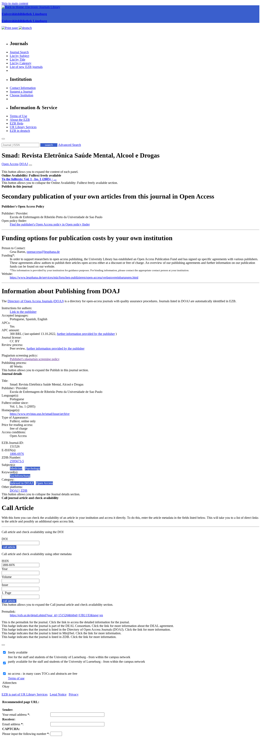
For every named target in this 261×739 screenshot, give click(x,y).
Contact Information (23, 88)
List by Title (17, 59)
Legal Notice (58, 694)
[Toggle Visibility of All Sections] (30, 165)
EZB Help (16, 123)
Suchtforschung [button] (20, 476)
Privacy (74, 694)
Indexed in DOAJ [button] (22, 483)
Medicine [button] (16, 468)
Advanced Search (69, 145)
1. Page (6, 593)
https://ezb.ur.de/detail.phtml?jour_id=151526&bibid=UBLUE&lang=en (56, 615)
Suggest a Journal (21, 91)
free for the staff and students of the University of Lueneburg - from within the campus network (69, 657)
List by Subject (19, 56)
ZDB (24, 490)
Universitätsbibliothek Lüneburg (24, 14)
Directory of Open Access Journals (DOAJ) (36, 301)
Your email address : (16, 714)
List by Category (20, 63)
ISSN (5, 561)
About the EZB (20, 119)
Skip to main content (15, 3)
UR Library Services (23, 127)
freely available (18, 652)
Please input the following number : (26, 734)
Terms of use (16, 678)
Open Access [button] (10, 164)
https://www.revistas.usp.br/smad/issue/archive (40, 414)
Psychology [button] (32, 468)
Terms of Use (18, 116)
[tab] (130, 175)
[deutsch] (25, 28)
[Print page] (10, 28)
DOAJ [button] (23, 164)
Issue (5, 585)
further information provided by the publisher (86, 334)
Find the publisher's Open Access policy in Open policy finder (50, 224)
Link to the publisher (23, 311)
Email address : (12, 724)
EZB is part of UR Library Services (25, 694)
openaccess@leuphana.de (43, 251)
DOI (5, 539)
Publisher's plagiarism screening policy (35, 359)
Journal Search (19, 52)
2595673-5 (17, 461)
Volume (7, 577)
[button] (31, 175)
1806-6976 (17, 454)
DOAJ (14, 490)
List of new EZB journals (26, 67)
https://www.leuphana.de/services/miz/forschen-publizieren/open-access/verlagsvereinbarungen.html (74, 277)
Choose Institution (21, 95)
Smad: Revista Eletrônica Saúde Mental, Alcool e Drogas (80, 155)
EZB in (20, 130)
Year (5, 569)
